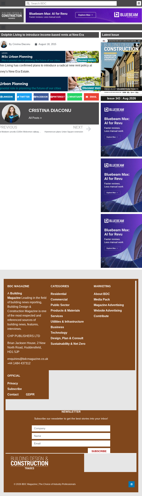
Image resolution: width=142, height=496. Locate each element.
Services (57, 316)
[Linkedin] (139, 3)
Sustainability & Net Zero (68, 343)
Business (57, 327)
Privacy (12, 383)
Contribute (101, 316)
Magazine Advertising (109, 305)
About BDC (102, 293)
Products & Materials (65, 310)
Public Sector (60, 305)
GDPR (30, 394)
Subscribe (14, 388)
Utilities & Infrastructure (67, 321)
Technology (59, 332)
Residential (58, 293)
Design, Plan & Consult (67, 338)
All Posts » (35, 117)
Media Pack (102, 299)
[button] (3, 3)
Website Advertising (108, 310)
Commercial (59, 299)
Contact (12, 394)
